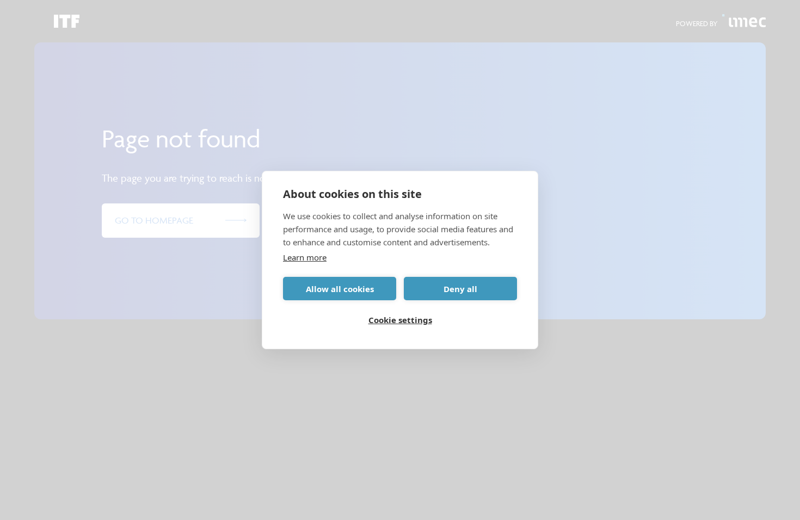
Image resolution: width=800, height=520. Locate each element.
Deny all (460, 288)
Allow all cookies (340, 288)
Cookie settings (400, 319)
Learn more (305, 257)
